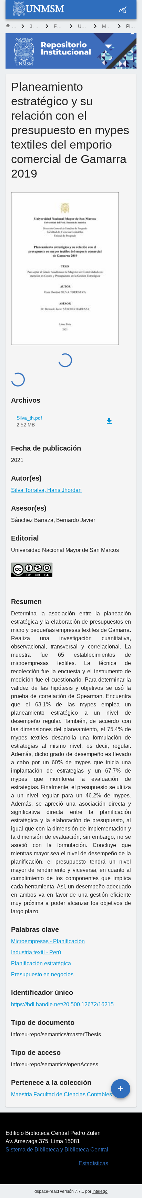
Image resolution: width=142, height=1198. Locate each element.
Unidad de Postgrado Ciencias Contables (83, 26)
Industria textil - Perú (36, 952)
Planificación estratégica (41, 963)
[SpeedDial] (120, 1088)
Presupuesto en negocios (42, 974)
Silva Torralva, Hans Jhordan (46, 490)
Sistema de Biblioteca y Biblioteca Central (57, 1149)
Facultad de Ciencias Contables (59, 26)
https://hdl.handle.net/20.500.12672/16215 (62, 1004)
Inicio (14, 26)
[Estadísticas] (122, 9)
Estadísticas (93, 1163)
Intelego (100, 1191)
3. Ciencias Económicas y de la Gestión (35, 26)
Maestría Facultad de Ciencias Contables (107, 26)
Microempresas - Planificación (48, 941)
